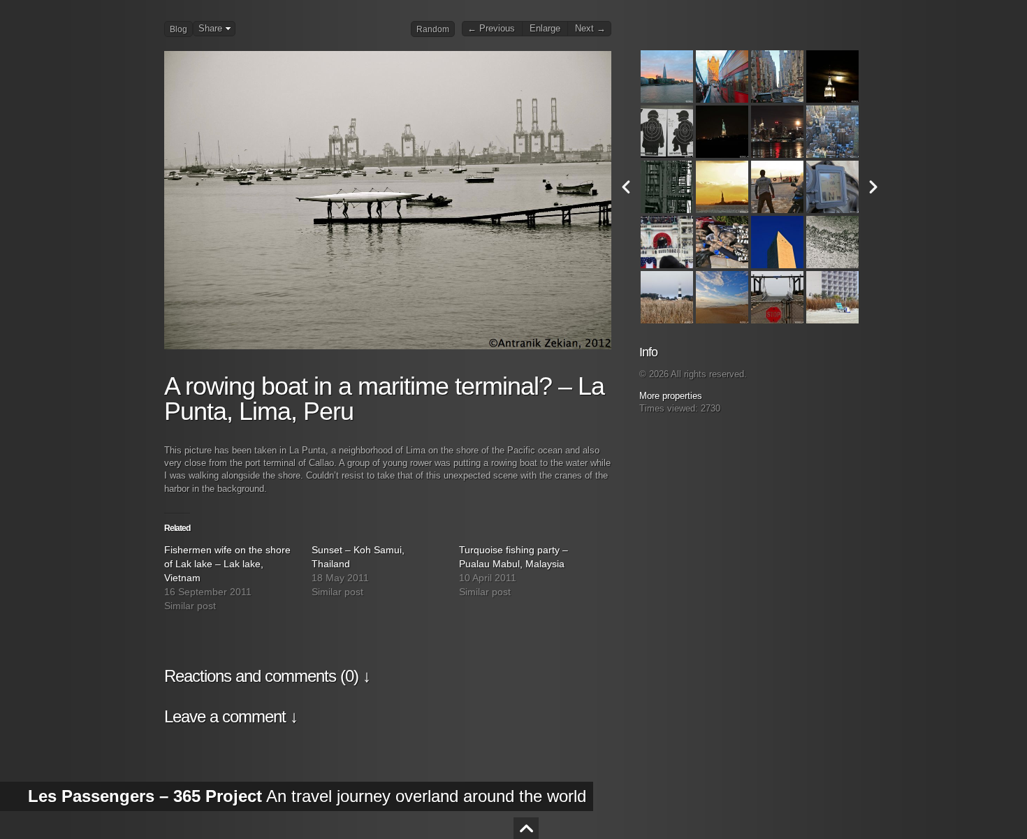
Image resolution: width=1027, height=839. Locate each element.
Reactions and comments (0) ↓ (267, 675)
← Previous (491, 29)
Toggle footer (526, 828)
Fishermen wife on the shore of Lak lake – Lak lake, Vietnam (227, 563)
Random (432, 29)
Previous (626, 187)
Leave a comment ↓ (231, 716)
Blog (178, 29)
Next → (590, 29)
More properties (670, 396)
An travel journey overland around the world (307, 796)
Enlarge (545, 29)
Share (210, 29)
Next (873, 187)
